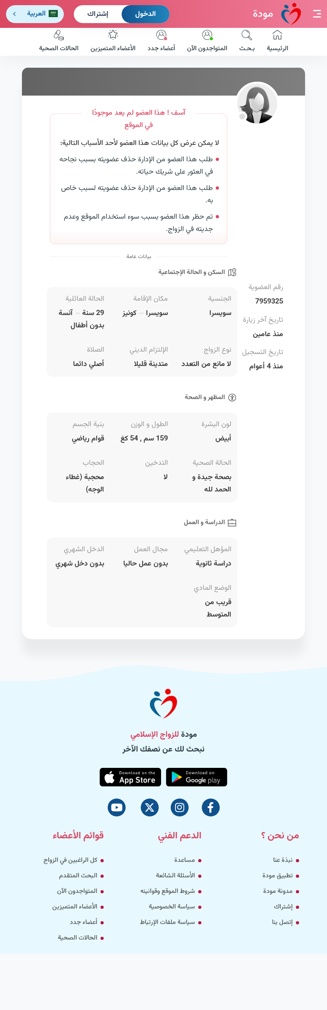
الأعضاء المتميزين (113, 49)
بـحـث (247, 49)
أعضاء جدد (161, 49)
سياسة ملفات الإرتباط (167, 923)
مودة (263, 14)
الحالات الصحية (59, 49)
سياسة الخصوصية (172, 907)
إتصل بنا (282, 923)
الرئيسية (277, 49)
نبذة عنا (283, 860)
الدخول (145, 14)
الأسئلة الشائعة (175, 876)
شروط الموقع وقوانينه (167, 891)
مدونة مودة (278, 891)
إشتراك (97, 14)
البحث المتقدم (78, 876)
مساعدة (184, 860)
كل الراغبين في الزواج (70, 860)
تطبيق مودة (277, 876)
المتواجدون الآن (207, 49)
